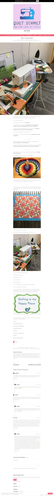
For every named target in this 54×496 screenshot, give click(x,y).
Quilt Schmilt (27, 30)
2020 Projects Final (21, 35)
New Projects (28, 40)
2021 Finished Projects (28, 35)
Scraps (33, 40)
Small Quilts (15, 335)
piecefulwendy (17, 373)
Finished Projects (21, 40)
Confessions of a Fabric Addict (17, 328)
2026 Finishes (40, 35)
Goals (24, 40)
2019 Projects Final (14, 35)
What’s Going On (34, 39)
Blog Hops (15, 40)
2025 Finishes (35, 35)
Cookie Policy (16, 494)
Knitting (26, 40)
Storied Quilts (15, 330)
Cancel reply (26, 457)
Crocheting (18, 40)
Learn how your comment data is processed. (30, 468)
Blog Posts (8, 35)
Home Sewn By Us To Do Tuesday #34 (18, 333)
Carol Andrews (19, 39)
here (26, 188)
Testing (34, 40)
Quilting (31, 39)
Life (27, 39)
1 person (16, 379)
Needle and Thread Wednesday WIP (18, 337)
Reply (13, 381)
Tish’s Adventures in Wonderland (17, 323)
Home (5, 35)
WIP (40, 40)
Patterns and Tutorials (46, 35)
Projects (29, 39)
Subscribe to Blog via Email (18, 475)
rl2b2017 (16, 417)
